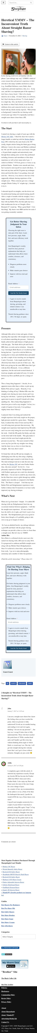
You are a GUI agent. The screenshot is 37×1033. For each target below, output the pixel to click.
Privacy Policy (6, 1002)
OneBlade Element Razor (11, 887)
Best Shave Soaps (7, 919)
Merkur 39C (13, 464)
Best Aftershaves (7, 926)
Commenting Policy (8, 995)
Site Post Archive (7, 984)
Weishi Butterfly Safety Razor (12, 869)
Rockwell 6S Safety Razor (11, 872)
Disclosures (5, 991)
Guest (5, 36)
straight (22, 683)
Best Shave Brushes (8, 915)
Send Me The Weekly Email (19, 293)
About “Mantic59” (7, 1015)
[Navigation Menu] (3, 2)
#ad (2, 895)
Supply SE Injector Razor (11, 890)
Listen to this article (11, 44)
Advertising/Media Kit (9, 1018)
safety (13, 683)
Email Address (13, 283)
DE (7, 683)
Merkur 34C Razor (9, 866)
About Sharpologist (8, 1011)
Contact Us (5, 1022)
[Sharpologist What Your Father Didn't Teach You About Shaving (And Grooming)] (18, 8)
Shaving (24, 36)
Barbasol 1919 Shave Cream (12, 879)
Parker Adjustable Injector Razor (13, 882)
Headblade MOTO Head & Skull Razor (16, 874)
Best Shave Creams (8, 922)
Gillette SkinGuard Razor (11, 885)
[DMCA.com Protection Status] (6, 955)
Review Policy (6, 998)
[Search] (31, 2)
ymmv (30, 683)
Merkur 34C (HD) (7, 136)
